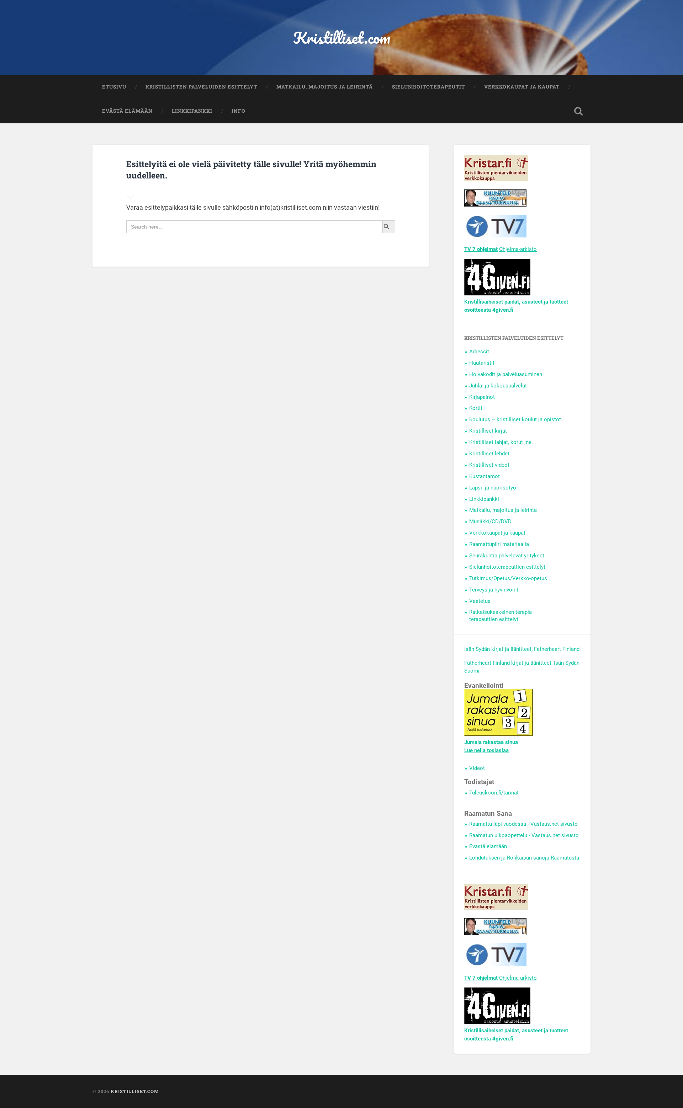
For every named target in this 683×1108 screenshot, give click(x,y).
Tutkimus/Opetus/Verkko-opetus (508, 578)
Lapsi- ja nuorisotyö (492, 488)
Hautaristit (481, 363)
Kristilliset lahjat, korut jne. (501, 442)
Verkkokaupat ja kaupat (522, 87)
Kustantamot (484, 476)
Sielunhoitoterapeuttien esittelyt (507, 567)
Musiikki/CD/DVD (490, 521)
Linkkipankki (192, 111)
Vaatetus (480, 601)
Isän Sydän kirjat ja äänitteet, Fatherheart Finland (521, 649)
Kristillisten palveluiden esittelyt (201, 87)
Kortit (475, 408)
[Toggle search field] (578, 111)
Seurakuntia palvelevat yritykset (506, 555)
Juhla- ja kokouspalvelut (498, 385)
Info (238, 111)
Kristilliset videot (489, 465)
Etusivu (114, 87)
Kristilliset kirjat (488, 431)
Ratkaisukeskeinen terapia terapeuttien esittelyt (500, 615)
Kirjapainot (482, 397)
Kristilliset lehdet (489, 453)
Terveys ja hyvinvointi (494, 590)
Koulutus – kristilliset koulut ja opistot (515, 419)
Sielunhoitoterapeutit (428, 87)
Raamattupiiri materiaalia (499, 544)
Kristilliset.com (341, 37)
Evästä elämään (127, 111)
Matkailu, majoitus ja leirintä (324, 87)
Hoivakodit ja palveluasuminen (505, 374)
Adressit (479, 351)
